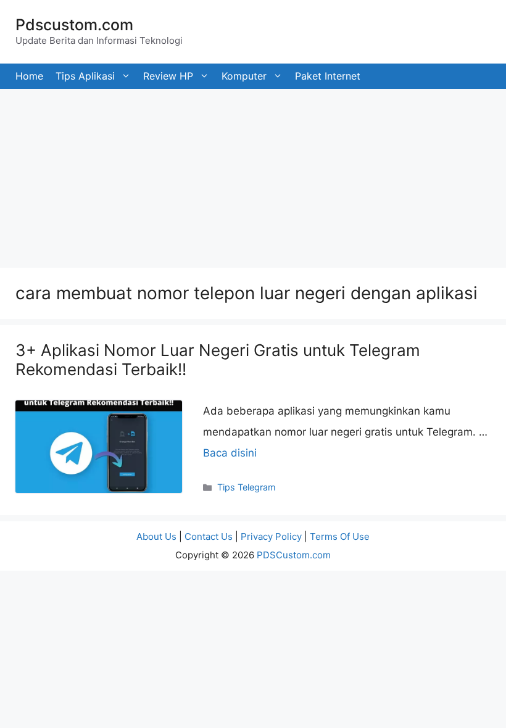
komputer (244, 76)
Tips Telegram (246, 487)
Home (29, 76)
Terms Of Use (340, 536)
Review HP (168, 76)
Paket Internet (327, 76)
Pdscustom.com (74, 24)
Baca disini (230, 453)
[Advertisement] (253, 175)
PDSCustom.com (294, 555)
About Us (156, 536)
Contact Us (209, 536)
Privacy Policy (271, 536)
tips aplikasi (85, 76)
